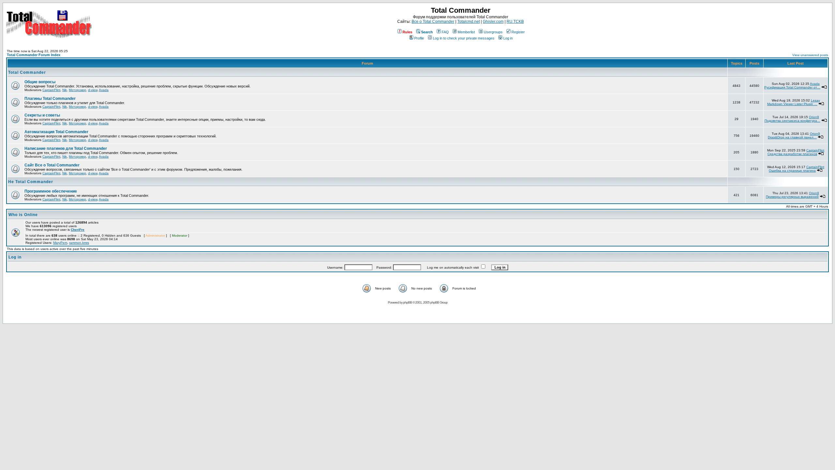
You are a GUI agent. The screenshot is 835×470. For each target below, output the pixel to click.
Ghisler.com (493, 21)
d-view (92, 90)
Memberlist (466, 32)
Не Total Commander (30, 182)
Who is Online (23, 214)
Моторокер (77, 90)
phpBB (407, 302)
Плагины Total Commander (50, 98)
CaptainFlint (51, 90)
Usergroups (493, 32)
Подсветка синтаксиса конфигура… (792, 120)
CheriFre (77, 229)
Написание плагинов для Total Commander (65, 148)
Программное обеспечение (50, 191)
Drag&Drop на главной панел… (792, 137)
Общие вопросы (39, 82)
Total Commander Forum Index (33, 55)
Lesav (815, 100)
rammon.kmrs (79, 242)
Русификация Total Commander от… (792, 87)
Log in (508, 38)
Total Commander (27, 72)
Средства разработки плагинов (792, 154)
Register (518, 32)
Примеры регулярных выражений (792, 196)
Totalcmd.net (468, 21)
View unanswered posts (810, 55)
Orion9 (814, 117)
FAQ (445, 32)
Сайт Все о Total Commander (52, 165)
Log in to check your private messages (463, 38)
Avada (104, 90)
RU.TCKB (515, 21)
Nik (64, 90)
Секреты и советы (42, 115)
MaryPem (60, 242)
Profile (419, 38)
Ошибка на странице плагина (792, 170)
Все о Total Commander (433, 21)
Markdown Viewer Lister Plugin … (792, 104)
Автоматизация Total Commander (56, 132)
